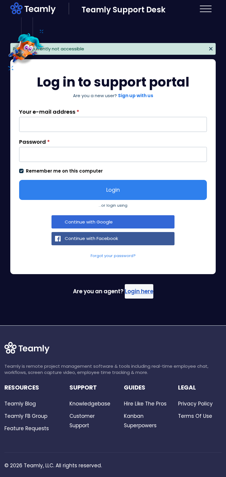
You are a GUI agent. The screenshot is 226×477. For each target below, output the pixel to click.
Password (34, 141)
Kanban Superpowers (140, 421)
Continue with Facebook (91, 238)
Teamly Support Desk (123, 9)
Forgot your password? (113, 256)
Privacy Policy (195, 403)
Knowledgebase (89, 403)
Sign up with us (135, 95)
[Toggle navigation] (206, 8)
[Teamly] (39, 9)
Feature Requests (26, 428)
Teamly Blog (20, 403)
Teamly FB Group (25, 416)
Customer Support (82, 421)
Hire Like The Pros (145, 403)
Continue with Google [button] (89, 222)
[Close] (211, 48)
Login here (139, 291)
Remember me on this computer (64, 171)
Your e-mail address (49, 111)
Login (113, 189)
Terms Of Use (195, 416)
